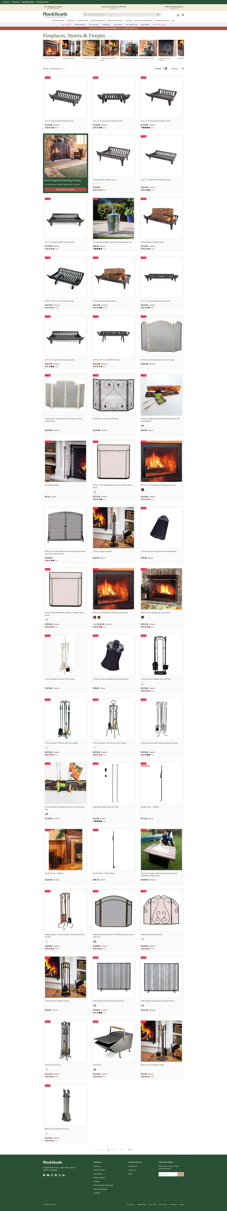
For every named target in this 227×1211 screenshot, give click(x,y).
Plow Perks (98, 1174)
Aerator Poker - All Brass (54, 873)
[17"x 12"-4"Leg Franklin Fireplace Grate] (161, 97)
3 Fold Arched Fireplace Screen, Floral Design (157, 360)
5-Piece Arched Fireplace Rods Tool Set (155, 679)
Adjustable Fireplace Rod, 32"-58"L (106, 807)
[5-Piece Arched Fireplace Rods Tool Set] (161, 655)
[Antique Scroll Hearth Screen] (161, 911)
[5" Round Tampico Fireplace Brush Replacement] (113, 655)
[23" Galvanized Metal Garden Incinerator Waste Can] (113, 218)
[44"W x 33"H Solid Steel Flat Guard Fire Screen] (113, 589)
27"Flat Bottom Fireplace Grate (104, 301)
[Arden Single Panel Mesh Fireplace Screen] (113, 977)
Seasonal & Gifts (162, 21)
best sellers (145, 25)
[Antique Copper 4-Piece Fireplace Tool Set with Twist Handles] (65, 911)
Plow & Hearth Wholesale (103, 1185)
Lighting (128, 21)
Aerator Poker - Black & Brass (104, 873)
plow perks (118, 25)
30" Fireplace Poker (52, 485)
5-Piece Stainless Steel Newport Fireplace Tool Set (159, 743)
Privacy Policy (131, 1204)
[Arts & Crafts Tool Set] (65, 1041)
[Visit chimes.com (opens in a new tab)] (42, 2)
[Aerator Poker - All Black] (161, 783)
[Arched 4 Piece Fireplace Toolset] (65, 977)
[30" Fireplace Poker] (65, 461)
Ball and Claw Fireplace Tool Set (57, 1129)
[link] (97, 1149)
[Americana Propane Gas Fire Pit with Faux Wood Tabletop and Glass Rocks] (161, 849)
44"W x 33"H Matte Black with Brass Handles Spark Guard (64, 614)
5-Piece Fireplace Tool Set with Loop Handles (109, 743)
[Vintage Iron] (142, 617)
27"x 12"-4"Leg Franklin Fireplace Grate (60, 360)
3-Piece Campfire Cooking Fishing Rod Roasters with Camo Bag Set (160, 420)
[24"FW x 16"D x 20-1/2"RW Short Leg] (65, 277)
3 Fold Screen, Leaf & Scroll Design (106, 419)
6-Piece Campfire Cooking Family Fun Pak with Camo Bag (64, 808)
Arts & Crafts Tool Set (53, 1065)
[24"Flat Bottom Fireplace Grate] (161, 218)
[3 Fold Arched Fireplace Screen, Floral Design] (161, 336)
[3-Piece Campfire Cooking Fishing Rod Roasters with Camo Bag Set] (161, 395)
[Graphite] (46, 747)
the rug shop (94, 25)
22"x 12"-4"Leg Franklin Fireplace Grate (60, 242)
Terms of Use (152, 1204)
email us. (54, 1170)
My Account (132, 1166)
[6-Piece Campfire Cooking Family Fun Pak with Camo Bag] (65, 783)
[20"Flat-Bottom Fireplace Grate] (113, 156)
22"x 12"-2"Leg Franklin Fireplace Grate (155, 180)
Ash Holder (97, 1065)
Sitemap (181, 1204)
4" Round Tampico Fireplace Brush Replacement (158, 551)
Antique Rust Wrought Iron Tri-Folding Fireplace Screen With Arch (113, 935)
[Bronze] (99, 617)
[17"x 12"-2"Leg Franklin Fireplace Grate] (113, 97)
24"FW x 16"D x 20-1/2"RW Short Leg (59, 301)
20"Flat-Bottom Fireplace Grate (104, 180)
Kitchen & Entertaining (144, 21)
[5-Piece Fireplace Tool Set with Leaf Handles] (65, 719)
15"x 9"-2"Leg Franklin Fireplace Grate (59, 121)
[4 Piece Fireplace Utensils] (113, 527)
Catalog (96, 1193)
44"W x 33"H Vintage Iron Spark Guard (155, 613)
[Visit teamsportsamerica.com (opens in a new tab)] (28, 2)
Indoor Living (83, 21)
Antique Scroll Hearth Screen (151, 934)
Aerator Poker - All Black (150, 807)
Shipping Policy (142, 1204)
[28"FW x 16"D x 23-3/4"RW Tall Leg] (113, 336)
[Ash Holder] (113, 1041)
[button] (183, 15)
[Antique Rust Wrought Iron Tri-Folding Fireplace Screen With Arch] (113, 911)
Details (136, 28)
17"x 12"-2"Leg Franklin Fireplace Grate (108, 121)
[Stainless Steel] (94, 1005)
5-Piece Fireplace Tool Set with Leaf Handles (61, 743)
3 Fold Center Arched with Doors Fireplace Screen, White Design (63, 420)
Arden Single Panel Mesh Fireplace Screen (108, 1001)
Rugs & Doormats (98, 21)
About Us (97, 1166)
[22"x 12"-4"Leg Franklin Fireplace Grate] (65, 218)
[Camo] (142, 425)
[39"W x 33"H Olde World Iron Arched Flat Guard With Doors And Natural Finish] (65, 527)
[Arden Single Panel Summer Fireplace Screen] (161, 977)
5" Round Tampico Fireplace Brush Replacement (111, 679)
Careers (97, 1181)
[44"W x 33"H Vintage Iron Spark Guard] (161, 589)
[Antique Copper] (46, 941)
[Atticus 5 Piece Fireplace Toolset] (161, 1041)
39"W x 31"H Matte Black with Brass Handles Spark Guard (112, 486)
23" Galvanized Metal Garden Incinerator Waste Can (112, 242)
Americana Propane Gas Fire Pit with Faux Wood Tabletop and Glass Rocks (159, 874)
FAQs (130, 1174)
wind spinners (80, 25)
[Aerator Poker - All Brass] (65, 849)
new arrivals (66, 25)
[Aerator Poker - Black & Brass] (113, 849)
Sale (173, 21)
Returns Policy (163, 1204)
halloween (106, 25)
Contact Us (132, 1170)
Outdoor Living (58, 21)
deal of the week (159, 25)
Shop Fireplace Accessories (65, 189)
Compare (158, 69)
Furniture (71, 21)
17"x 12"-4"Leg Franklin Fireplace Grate (155, 121)
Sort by (46, 69)
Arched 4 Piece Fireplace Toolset (57, 1001)
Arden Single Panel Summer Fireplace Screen (157, 1001)
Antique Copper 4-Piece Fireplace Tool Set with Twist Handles (64, 935)
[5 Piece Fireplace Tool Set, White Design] (65, 655)
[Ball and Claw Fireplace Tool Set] (65, 1105)
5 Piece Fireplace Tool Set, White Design (60, 679)
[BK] (94, 1069)
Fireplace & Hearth (115, 21)
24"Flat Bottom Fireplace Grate (152, 242)
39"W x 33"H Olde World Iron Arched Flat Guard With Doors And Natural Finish (65, 552)
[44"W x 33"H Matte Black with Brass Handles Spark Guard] (65, 589)
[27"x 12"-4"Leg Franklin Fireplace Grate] (65, 336)
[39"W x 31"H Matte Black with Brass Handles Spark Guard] (113, 461)
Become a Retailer (100, 1189)
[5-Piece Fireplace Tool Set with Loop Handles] (113, 719)
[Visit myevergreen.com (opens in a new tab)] (6, 2)
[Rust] (94, 941)
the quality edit (131, 25)
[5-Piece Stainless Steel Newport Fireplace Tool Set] (161, 719)
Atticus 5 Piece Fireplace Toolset (152, 1065)
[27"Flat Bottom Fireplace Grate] (113, 277)
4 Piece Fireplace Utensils (102, 551)
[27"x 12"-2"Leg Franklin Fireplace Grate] (161, 277)
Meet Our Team (99, 1170)
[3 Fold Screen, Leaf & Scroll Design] (113, 395)
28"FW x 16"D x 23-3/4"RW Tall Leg (106, 360)
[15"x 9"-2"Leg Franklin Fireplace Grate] (65, 97)
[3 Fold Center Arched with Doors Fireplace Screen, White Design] (65, 395)
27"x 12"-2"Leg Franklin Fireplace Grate (155, 301)
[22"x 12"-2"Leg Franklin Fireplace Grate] (161, 156)
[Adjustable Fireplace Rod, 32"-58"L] (113, 783)
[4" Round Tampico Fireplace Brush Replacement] (161, 527)
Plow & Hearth (52, 1204)
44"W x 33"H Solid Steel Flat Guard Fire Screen (110, 613)
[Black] (94, 492)
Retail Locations (99, 1178)
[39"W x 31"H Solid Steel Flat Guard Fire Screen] (161, 461)
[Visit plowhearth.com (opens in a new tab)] (15, 2)
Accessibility (173, 1204)
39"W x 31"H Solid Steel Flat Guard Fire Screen (158, 485)
